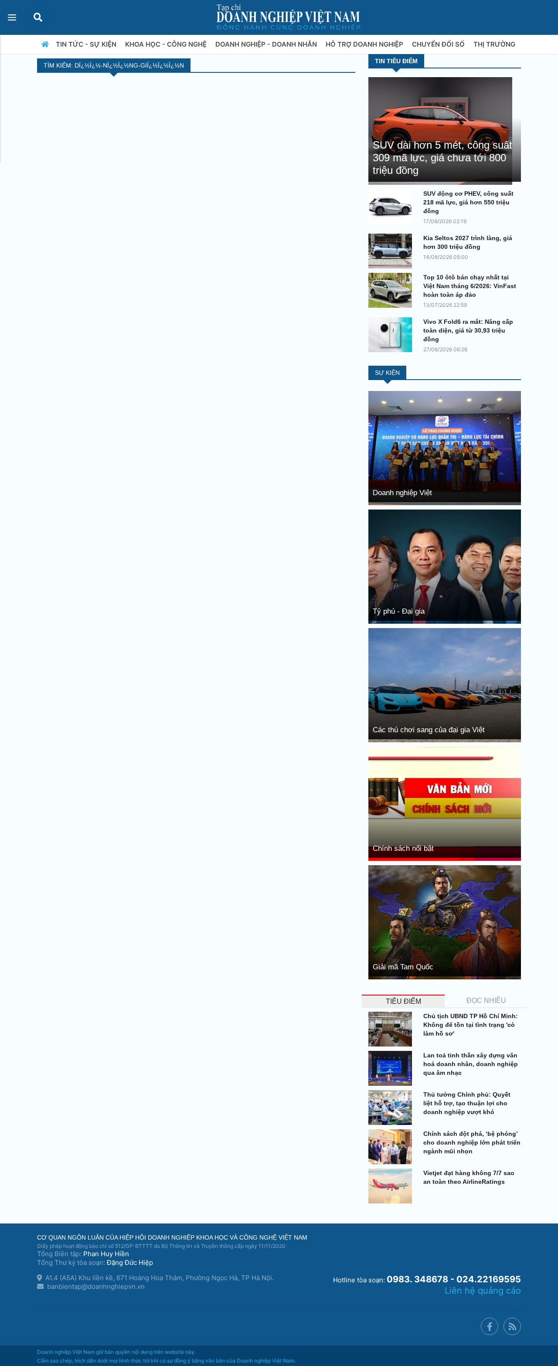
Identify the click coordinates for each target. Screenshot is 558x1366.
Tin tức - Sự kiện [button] (87, 44)
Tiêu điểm (403, 1001)
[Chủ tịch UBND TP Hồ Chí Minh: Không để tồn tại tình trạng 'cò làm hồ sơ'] (392, 1029)
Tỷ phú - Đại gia (399, 611)
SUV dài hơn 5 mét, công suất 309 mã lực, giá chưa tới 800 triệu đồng (442, 157)
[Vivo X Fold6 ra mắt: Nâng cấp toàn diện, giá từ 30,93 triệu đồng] (392, 334)
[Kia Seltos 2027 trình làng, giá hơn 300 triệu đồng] (392, 251)
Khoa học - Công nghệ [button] (166, 44)
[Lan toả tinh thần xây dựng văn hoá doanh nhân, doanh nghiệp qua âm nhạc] (392, 1068)
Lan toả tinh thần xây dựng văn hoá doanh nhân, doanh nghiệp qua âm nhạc (470, 1064)
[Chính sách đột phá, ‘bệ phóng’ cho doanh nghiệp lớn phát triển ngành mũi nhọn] (392, 1146)
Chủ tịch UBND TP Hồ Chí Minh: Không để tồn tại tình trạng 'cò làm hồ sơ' (470, 1025)
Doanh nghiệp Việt (402, 493)
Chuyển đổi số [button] (439, 44)
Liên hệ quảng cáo (483, 1290)
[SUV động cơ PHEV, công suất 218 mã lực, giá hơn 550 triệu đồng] (392, 206)
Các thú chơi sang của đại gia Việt (429, 730)
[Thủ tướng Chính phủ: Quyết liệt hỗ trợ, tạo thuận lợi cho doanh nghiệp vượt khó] (392, 1107)
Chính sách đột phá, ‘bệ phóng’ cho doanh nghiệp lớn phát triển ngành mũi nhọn (472, 1142)
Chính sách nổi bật (403, 848)
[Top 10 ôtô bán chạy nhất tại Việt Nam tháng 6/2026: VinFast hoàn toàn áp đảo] (392, 290)
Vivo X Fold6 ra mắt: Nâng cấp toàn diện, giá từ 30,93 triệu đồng (468, 330)
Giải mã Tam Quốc (403, 967)
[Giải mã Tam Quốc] (444, 921)
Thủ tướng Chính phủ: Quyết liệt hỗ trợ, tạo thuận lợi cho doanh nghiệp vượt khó (466, 1103)
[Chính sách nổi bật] (444, 803)
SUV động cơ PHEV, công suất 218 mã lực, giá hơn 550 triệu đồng (468, 202)
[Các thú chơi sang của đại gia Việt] (444, 684)
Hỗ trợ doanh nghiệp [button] (365, 44)
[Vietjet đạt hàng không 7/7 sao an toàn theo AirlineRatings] (392, 1186)
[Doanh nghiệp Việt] (444, 447)
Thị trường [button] (495, 44)
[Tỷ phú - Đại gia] (444, 566)
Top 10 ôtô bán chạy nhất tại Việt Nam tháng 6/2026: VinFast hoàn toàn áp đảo (469, 286)
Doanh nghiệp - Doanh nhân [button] (267, 44)
